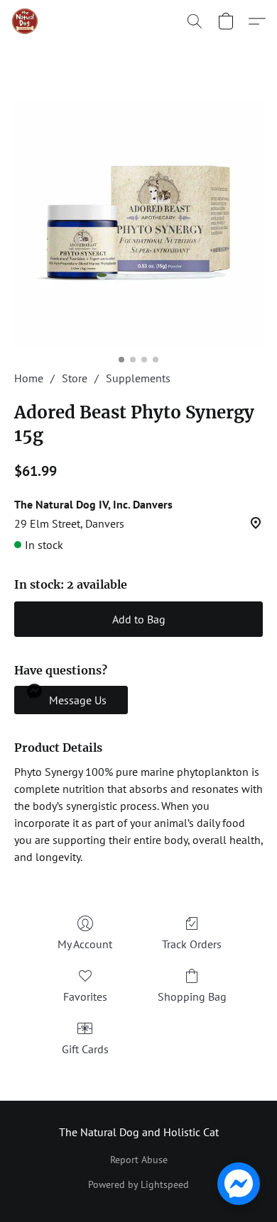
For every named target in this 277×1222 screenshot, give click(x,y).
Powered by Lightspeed (138, 1184)
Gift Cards (85, 1049)
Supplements (138, 378)
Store (74, 378)
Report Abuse (139, 1159)
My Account (85, 944)
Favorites (85, 996)
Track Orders (192, 944)
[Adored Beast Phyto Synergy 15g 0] (138, 223)
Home (28, 378)
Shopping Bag (192, 996)
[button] (25, 21)
